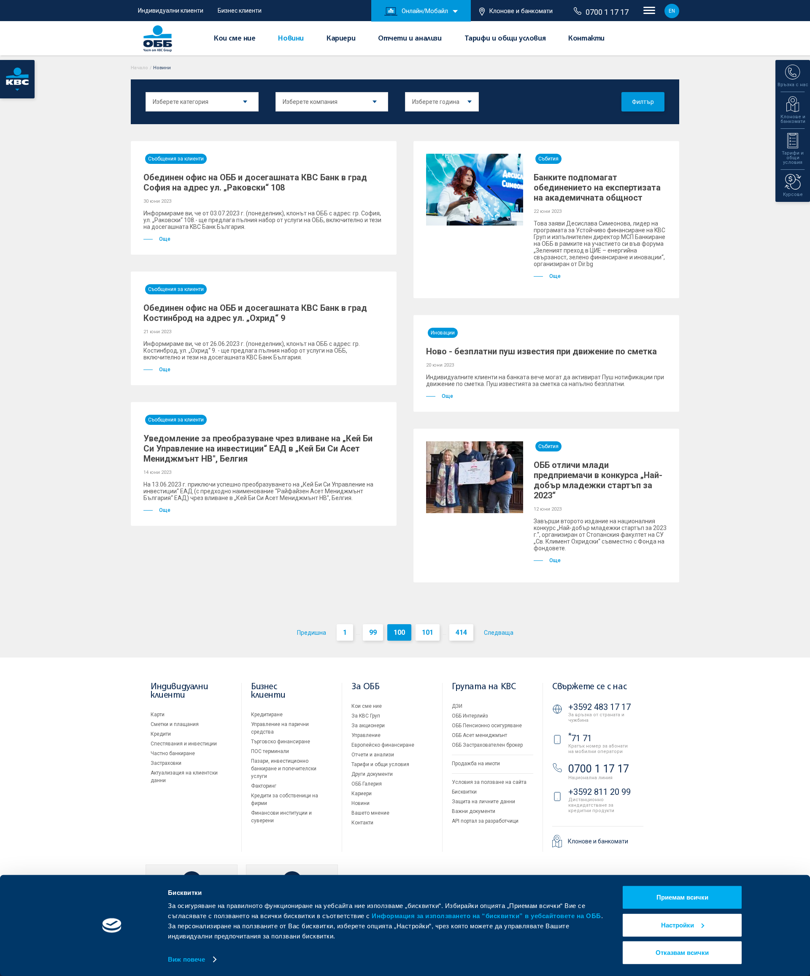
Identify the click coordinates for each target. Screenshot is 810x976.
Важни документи (473, 811)
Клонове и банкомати (521, 11)
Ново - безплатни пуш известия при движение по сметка (541, 351)
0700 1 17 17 (607, 12)
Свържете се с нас (589, 687)
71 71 (580, 738)
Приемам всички (682, 897)
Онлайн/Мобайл (425, 11)
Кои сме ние (235, 38)
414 (461, 632)
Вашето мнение (370, 813)
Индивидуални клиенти (170, 10)
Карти (158, 715)
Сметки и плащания (175, 724)
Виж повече (186, 959)
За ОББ (365, 687)
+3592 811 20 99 (599, 792)
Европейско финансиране (382, 745)
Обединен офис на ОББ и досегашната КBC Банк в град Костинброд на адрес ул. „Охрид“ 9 (255, 313)
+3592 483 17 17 (599, 707)
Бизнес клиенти (240, 10)
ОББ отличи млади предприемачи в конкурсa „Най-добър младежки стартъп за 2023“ (598, 480)
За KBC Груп (365, 716)
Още (164, 239)
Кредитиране (267, 715)
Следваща (498, 632)
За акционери (368, 726)
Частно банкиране (173, 753)
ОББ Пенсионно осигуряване (487, 726)
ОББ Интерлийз (470, 716)
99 (373, 632)
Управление (366, 735)
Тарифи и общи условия (505, 38)
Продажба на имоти (476, 764)
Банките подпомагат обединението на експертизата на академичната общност (597, 187)
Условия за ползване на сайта (489, 782)
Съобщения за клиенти (176, 159)
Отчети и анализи (410, 38)
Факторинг (263, 786)
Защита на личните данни (483, 802)
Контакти (586, 38)
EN (672, 11)
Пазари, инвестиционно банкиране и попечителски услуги (283, 768)
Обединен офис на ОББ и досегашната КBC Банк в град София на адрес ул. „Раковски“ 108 (255, 182)
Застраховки (166, 763)
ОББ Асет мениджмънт (479, 735)
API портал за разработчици (485, 821)
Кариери (341, 38)
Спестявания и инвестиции (184, 744)
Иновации (443, 333)
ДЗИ (457, 706)
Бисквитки (464, 792)
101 (427, 632)
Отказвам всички (682, 952)
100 (399, 632)
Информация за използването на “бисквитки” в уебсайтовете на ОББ (486, 915)
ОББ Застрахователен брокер (487, 745)
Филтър (643, 101)
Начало (139, 68)
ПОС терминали (270, 751)
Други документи (372, 774)
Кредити (161, 734)
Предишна (311, 632)
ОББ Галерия (366, 784)
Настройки (677, 924)
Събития (548, 159)
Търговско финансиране (280, 742)
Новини (291, 38)
